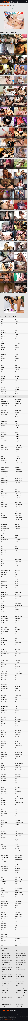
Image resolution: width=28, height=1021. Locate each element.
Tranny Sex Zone (8, 1019)
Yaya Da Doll (17, 921)
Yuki (16, 932)
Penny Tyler (17, 686)
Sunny (16, 796)
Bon (2, 583)
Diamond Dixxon (4, 701)
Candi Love (3, 605)
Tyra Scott (17, 846)
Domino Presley (4, 706)
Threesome (17, 382)
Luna (16, 473)
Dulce (2, 715)
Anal (2, 319)
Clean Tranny (20, 999)
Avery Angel (4, 517)
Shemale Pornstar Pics (8, 960)
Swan (16, 800)
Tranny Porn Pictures (7, 976)
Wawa (16, 896)
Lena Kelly (17, 436)
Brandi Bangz (4, 585)
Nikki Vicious (17, 620)
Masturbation (18, 328)
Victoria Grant (18, 881)
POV (16, 356)
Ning (16, 627)
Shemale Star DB (7, 1002)
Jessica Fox (3, 881)
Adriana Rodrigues (5, 405)
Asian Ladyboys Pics (21, 988)
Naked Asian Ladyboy (22, 990)
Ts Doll (16, 844)
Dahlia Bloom (4, 673)
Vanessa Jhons (18, 859)
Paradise (17, 662)
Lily (15, 454)
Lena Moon (17, 438)
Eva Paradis (3, 752)
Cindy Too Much (4, 660)
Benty (2, 563)
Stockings (17, 376)
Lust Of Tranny (20, 995)
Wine (16, 907)
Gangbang (3, 378)
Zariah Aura (17, 938)
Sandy (16, 741)
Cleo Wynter (4, 664)
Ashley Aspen (4, 493)
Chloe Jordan (4, 647)
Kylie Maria (17, 416)
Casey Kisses (4, 627)
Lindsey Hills (17, 458)
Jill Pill (2, 886)
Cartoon (3, 625)
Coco (2, 668)
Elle (2, 721)
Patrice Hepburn (18, 671)
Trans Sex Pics (6, 962)
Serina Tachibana (19, 763)
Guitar (2, 796)
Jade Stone (3, 839)
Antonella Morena (5, 484)
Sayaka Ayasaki (18, 758)
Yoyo (16, 927)
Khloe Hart (3, 940)
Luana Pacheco (18, 471)
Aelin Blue (3, 410)
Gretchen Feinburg (5, 793)
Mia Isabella (17, 526)
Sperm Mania (20, 983)
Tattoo (16, 378)
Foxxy (2, 765)
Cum (2, 356)
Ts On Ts (17, 387)
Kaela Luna (3, 894)
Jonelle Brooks (4, 892)
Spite (16, 789)
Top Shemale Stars (21, 962)
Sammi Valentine (18, 736)
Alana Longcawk (4, 416)
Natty (16, 607)
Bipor (2, 576)
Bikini (2, 343)
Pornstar (17, 352)
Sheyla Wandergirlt (19, 769)
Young (16, 393)
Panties (16, 341)
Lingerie (16, 325)
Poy (16, 708)
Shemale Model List (21, 1002)
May (16, 511)
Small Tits (17, 369)
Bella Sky (3, 554)
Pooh (16, 704)
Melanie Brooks (18, 517)
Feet (2, 369)
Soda (16, 780)
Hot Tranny (5, 990)
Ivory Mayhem (4, 833)
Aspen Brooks (4, 500)
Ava (2, 513)
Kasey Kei (3, 912)
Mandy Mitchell (18, 487)
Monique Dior (18, 559)
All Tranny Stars (6, 988)
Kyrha (16, 419)
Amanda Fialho (4, 440)
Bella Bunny (3, 552)
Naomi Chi (17, 585)
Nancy (16, 579)
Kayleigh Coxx (4, 921)
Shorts (16, 363)
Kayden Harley (4, 916)
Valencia (17, 848)
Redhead (17, 358)
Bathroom (3, 332)
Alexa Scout (4, 421)
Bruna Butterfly (4, 594)
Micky (16, 533)
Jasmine (3, 850)
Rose (16, 723)
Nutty (16, 640)
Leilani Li (17, 434)
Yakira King (17, 912)
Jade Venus (3, 842)
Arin (2, 489)
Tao (16, 813)
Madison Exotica (18, 478)
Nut (16, 638)
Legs (16, 323)
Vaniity (16, 861)
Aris (2, 491)
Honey (2, 820)
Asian (2, 321)
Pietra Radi (17, 690)
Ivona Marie (3, 831)
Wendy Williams (18, 901)
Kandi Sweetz (4, 899)
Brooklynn (3, 592)
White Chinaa (18, 903)
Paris (16, 664)
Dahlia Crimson (4, 675)
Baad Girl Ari (4, 524)
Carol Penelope (4, 620)
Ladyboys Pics (20, 957)
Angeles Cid (3, 469)
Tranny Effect (6, 983)
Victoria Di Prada (18, 879)
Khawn (2, 938)
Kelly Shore (3, 927)
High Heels (3, 389)
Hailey (2, 798)
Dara (2, 693)
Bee (2, 541)
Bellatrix (3, 557)
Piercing (17, 347)
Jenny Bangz (4, 875)
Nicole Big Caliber (18, 611)
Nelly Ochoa (17, 609)
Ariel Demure (4, 487)
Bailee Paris (3, 526)
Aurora (2, 508)
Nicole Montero (18, 614)
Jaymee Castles (4, 857)
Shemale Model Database (8, 955)
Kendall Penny (4, 934)
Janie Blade (3, 848)
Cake (2, 603)
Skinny (16, 365)
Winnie (16, 910)
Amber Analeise (4, 449)
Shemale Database (7, 981)
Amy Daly (3, 458)
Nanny (16, 581)
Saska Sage (17, 756)
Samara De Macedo (19, 734)
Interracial (3, 391)
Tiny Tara (17, 839)
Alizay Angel (4, 434)
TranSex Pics (6, 992)
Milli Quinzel (17, 541)
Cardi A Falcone (4, 611)
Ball (2, 535)
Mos (16, 563)
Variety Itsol (17, 868)
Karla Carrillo (4, 905)
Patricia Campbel (18, 673)
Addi (2, 399)
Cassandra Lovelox (5, 629)
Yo (15, 923)
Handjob (3, 385)
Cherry (2, 642)
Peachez (17, 682)
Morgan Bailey (18, 561)
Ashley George (4, 495)
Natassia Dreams (18, 605)
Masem (16, 508)
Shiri (16, 772)
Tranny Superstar (7, 950)
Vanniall (16, 866)
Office (16, 334)
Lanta (16, 423)
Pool (16, 349)
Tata (16, 815)
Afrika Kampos (4, 412)
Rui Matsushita (18, 728)
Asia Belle (3, 497)
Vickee (16, 875)
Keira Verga (3, 923)
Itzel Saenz (3, 829)
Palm (16, 655)
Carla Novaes (4, 614)
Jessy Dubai (4, 883)
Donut (2, 708)
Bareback (3, 330)
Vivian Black (17, 890)
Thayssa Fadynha (19, 822)
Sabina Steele (18, 732)
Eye (2, 758)
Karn (2, 907)
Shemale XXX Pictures (8, 997)
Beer (2, 544)
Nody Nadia (17, 629)
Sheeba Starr (18, 767)
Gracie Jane (3, 789)
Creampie (3, 354)
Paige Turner (18, 653)
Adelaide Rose (4, 401)
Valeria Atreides (18, 855)
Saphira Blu (17, 743)
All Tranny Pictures (21, 969)
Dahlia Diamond (4, 677)
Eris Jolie (3, 739)
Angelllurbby (4, 476)
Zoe (16, 940)
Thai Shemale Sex (21, 971)
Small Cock (17, 367)
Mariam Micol (18, 502)
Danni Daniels (4, 686)
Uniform (17, 389)
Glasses (3, 382)
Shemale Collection (7, 974)
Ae (2, 408)
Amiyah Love (4, 451)
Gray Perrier (3, 791)
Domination (3, 363)
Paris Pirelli (17, 666)
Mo (15, 557)
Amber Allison (4, 447)
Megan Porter (18, 513)
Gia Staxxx (3, 774)
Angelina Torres (4, 473)
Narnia (16, 587)
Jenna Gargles (4, 866)
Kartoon (3, 910)
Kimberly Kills (18, 403)
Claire (2, 662)
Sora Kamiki (17, 787)
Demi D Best (4, 699)
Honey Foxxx (4, 822)
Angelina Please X (5, 471)
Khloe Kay (3, 943)
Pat (16, 668)
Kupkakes (17, 412)
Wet (16, 391)
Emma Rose (4, 728)
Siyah (16, 778)
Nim (16, 622)
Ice (2, 826)
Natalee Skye (18, 592)
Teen (16, 380)
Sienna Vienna (18, 774)
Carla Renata (4, 616)
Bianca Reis (3, 568)
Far (2, 761)
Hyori (2, 824)
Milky (16, 537)
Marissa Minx (18, 506)
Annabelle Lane (4, 480)
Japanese (3, 393)
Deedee (3, 697)
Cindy (2, 658)
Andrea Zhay (4, 462)
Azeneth (3, 522)
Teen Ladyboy (20, 974)
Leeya (16, 432)
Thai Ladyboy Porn (21, 981)
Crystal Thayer (4, 671)
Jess (2, 877)
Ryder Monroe (18, 730)
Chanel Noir (3, 633)
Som (16, 785)
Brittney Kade (4, 587)
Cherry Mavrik (4, 644)
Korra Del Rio (18, 408)
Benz (2, 565)
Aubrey (2, 502)
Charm (2, 638)
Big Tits (3, 341)
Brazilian (3, 349)
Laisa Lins (17, 421)
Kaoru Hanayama (5, 901)
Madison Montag (18, 480)
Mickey (16, 530)
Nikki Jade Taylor (18, 616)
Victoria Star (17, 886)
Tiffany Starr (18, 835)
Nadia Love (17, 570)
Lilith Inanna (17, 451)
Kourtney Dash (18, 410)
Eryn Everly (3, 743)
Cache (2, 598)
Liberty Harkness (18, 447)
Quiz (16, 717)
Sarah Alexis (17, 750)
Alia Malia (3, 425)
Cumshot (3, 358)
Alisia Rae (3, 432)
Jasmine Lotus (4, 855)
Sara (16, 747)
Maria (16, 500)
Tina (16, 837)
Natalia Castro (18, 594)
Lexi (16, 443)
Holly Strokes (4, 818)
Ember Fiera (4, 723)
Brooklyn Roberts (5, 590)
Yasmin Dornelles (19, 914)
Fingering (3, 371)
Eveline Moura (4, 756)
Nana (16, 576)
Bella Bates (3, 550)
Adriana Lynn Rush (5, 403)
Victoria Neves (18, 883)
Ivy (2, 835)
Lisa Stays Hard (18, 462)
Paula (16, 677)
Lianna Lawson (18, 445)
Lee (16, 430)
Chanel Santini (4, 636)
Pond (16, 701)
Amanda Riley (4, 443)
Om (16, 651)
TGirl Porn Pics (6, 1006)
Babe (2, 328)
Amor (2, 454)
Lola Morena (17, 467)
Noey (16, 631)
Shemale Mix (20, 978)
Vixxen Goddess (18, 892)
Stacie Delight (18, 791)
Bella (2, 548)
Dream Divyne (4, 710)
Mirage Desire (18, 552)
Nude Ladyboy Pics (7, 1004)
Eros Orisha (3, 741)
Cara (2, 609)
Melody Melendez (19, 519)
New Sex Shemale (21, 1006)
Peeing (16, 345)
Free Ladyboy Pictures (8, 964)
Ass (2, 323)
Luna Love (17, 476)
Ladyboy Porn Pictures (8, 957)
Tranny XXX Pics (6, 985)
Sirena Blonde (18, 776)
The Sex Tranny (20, 964)
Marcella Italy (18, 493)
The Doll (17, 824)
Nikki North (17, 618)
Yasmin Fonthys (18, 916)
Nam (16, 572)
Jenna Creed (4, 864)
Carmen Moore (4, 618)
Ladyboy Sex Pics (21, 953)
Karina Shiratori (4, 903)
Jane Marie (3, 846)
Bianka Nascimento (5, 570)
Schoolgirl (17, 360)
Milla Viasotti (18, 539)
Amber (2, 445)
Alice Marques (4, 430)
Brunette (3, 352)
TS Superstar (6, 953)
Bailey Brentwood (5, 528)
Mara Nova (17, 491)
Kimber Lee (17, 401)
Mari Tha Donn (18, 497)
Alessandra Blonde (5, 419)
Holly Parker (3, 815)
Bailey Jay (3, 530)
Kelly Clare (3, 925)
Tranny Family (6, 999)
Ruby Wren (17, 725)
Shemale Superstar (7, 967)
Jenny (2, 872)
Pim (16, 693)
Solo (16, 371)
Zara (16, 936)
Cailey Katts (3, 601)
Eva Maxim (3, 750)
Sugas (16, 793)
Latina (16, 321)
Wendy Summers (18, 899)
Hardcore (3, 387)
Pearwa (16, 684)
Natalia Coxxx (18, 596)
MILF (16, 330)
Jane (2, 844)
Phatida (16, 688)
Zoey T (16, 945)
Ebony (2, 365)
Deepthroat (3, 360)
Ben (2, 561)
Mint (16, 550)
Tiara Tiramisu (18, 829)
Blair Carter (3, 579)
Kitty (16, 405)
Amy (2, 456)
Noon (16, 633)
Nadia (16, 568)
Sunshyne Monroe (19, 798)
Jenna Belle (3, 861)
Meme (16, 522)
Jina (2, 888)
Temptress (17, 820)
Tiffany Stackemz (19, 833)
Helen (2, 809)
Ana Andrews (4, 460)
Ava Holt (3, 515)
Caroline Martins (4, 622)
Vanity (16, 864)
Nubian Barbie (18, 636)
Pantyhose (17, 343)
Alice (2, 427)
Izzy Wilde (3, 837)
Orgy (16, 336)
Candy (2, 607)
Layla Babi (17, 425)
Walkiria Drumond (19, 894)
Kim (2, 945)
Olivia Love (17, 649)
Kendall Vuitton (4, 936)
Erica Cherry (4, 732)
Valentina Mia (18, 850)
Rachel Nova (17, 721)
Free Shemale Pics (7, 969)
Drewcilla (3, 712)
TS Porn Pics (6, 995)
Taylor (16, 818)
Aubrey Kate (4, 504)
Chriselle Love (4, 651)
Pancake (17, 658)
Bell (2, 546)
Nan (16, 574)
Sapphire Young (18, 745)
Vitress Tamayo (18, 888)
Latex (16, 319)
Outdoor (17, 338)
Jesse (2, 879)
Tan (16, 809)
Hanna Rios (3, 800)
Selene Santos (18, 761)
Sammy (16, 739)
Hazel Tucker (4, 807)
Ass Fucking (3, 325)
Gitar (2, 782)
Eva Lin (2, 747)
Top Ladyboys (20, 1004)
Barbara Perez (4, 539)
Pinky (16, 697)
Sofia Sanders (18, 782)
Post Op (16, 354)
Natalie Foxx (17, 598)
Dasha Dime (4, 695)
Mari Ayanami (18, 495)
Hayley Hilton (4, 804)
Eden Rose (3, 717)
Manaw (16, 484)
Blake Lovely (4, 581)
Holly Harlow (4, 813)
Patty (16, 675)
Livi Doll (16, 465)
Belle (2, 559)
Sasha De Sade (18, 754)
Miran (16, 554)
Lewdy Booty (18, 440)
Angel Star (3, 465)
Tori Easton (17, 842)
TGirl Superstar (20, 976)
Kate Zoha (3, 914)
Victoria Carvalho (18, 877)
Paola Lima (17, 660)
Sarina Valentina (18, 752)
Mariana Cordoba (18, 504)
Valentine (17, 853)
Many (16, 489)
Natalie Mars (17, 601)
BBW (2, 334)
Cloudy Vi (3, 666)
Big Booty (3, 336)
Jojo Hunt (3, 890)
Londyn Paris (18, 469)
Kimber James (18, 399)
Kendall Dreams (4, 932)
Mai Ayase (17, 482)
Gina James (3, 778)
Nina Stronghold (18, 625)
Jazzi (2, 859)
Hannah (3, 802)
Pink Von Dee (18, 695)
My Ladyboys (20, 967)
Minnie (16, 548)
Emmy (2, 730)
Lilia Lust (17, 449)
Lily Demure (17, 456)
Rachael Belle (18, 719)
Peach (16, 679)
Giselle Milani (4, 780)
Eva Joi (2, 745)
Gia (2, 772)
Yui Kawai (17, 929)
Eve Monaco (4, 754)
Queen (16, 712)
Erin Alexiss (3, 736)
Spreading (17, 374)
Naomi (16, 583)
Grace (2, 787)
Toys (16, 385)
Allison (2, 436)
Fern (2, 763)
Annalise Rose (4, 482)
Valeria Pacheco (18, 857)
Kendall (2, 929)
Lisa (16, 460)
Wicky (16, 905)
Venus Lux (17, 870)
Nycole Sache (18, 642)
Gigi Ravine (3, 776)
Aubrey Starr (4, 506)
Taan (16, 804)
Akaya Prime (4, 414)
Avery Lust (3, 519)
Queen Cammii (18, 715)
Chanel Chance (4, 631)
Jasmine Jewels (4, 853)
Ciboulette (3, 655)
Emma (2, 725)
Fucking (3, 376)
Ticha (16, 831)
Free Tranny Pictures (21, 985)
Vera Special (17, 872)
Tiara (16, 826)
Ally (2, 438)
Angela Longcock (5, 467)
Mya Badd (17, 565)
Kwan (16, 414)
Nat (16, 590)
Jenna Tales (4, 870)
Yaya (16, 918)
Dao (2, 690)
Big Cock (3, 338)
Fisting (2, 374)
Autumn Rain (4, 511)
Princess (17, 710)
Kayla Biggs (3, 918)
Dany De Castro (4, 688)
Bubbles (3, 596)
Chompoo (3, 649)
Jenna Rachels (4, 868)
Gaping (2, 380)
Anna (2, 478)
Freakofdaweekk (5, 769)
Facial (2, 367)
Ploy (16, 699)
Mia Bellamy (17, 524)
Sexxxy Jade (18, 765)
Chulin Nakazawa (5, 653)
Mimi (16, 544)
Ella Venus (3, 719)
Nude (16, 332)
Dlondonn (3, 704)
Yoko (16, 925)
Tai (15, 807)
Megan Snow (18, 515)
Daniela (3, 682)
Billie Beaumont (4, 572)
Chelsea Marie (4, 640)
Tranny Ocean (6, 971)
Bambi (2, 537)
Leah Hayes (17, 427)
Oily (16, 647)
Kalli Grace (3, 896)
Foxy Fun (3, 767)
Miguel (16, 535)
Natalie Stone (18, 603)
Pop (16, 706)
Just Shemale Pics (21, 950)
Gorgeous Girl (4, 785)
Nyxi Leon (17, 644)
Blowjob (3, 347)
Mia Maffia (17, 528)
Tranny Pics (19, 997)
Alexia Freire (4, 423)
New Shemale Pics (7, 978)
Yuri (16, 934)
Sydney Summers (19, 802)
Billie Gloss (3, 574)
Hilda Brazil (3, 811)
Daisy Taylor (4, 679)
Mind (16, 546)
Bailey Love (3, 533)
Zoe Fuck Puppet (18, 943)
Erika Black (3, 734)
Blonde (2, 345)
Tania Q (16, 811)
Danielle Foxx (4, 684)
